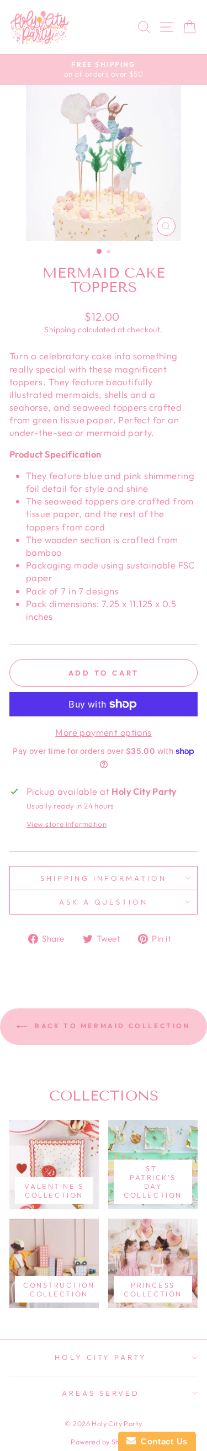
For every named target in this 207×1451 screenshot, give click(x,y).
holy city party (101, 1357)
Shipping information (103, 878)
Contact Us (162, 1441)
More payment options (103, 732)
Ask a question (103, 901)
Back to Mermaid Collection (110, 1026)
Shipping (60, 329)
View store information (66, 824)
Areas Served (101, 1393)
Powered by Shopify (103, 1441)
